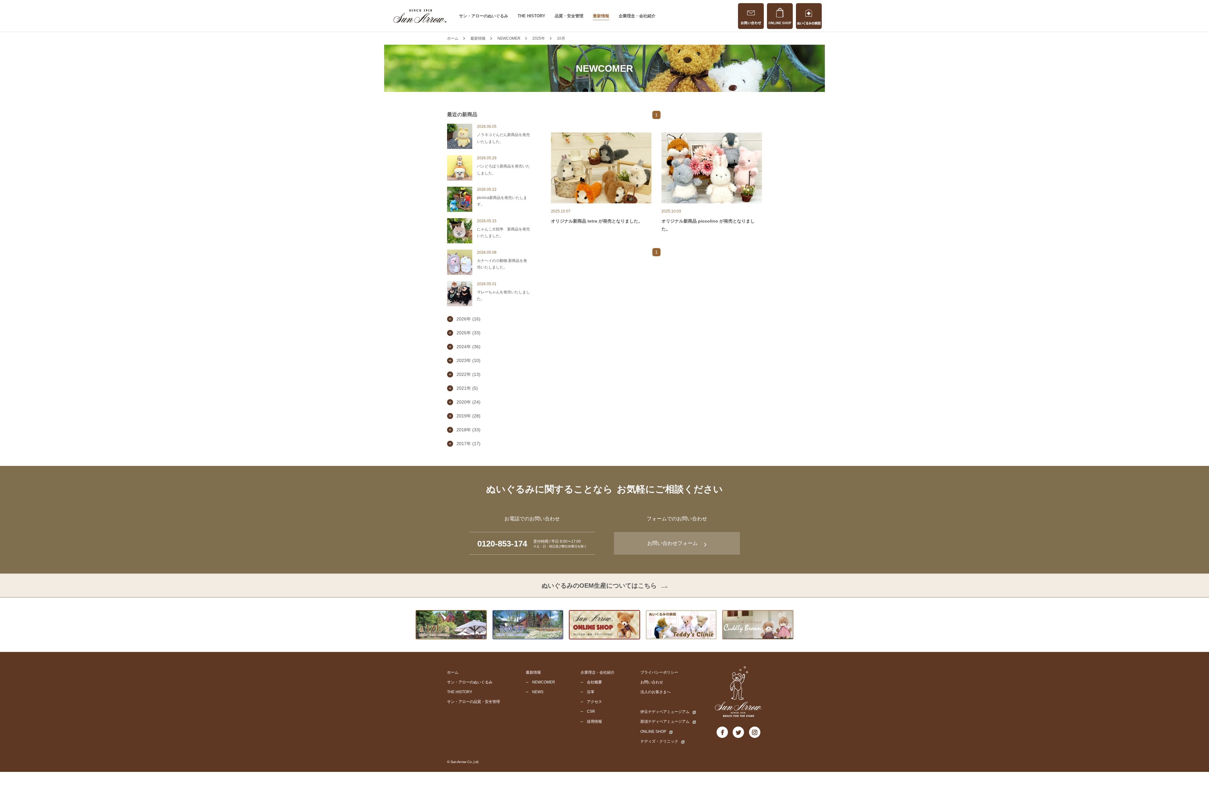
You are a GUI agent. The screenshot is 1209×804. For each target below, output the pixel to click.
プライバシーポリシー (659, 672)
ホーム (452, 672)
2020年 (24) (468, 402)
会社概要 (594, 682)
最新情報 (601, 16)
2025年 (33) (468, 332)
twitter (738, 732)
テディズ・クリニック (659, 741)
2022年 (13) (468, 374)
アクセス (594, 701)
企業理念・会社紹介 (637, 16)
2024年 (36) (468, 346)
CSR (591, 711)
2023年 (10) (468, 360)
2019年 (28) (468, 415)
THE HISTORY (531, 16)
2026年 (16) (468, 318)
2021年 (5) (467, 388)
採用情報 (594, 721)
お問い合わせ (751, 16)
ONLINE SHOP (780, 16)
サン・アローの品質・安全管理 (473, 701)
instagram (754, 732)
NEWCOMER (543, 682)
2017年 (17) (468, 443)
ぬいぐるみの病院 (809, 16)
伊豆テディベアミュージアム (665, 712)
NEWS (537, 692)
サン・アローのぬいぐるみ (483, 16)
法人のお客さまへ (655, 692)
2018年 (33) (468, 429)
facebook (722, 732)
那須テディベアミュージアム (665, 721)
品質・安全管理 (569, 16)
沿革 (590, 692)
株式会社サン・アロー (420, 16)
